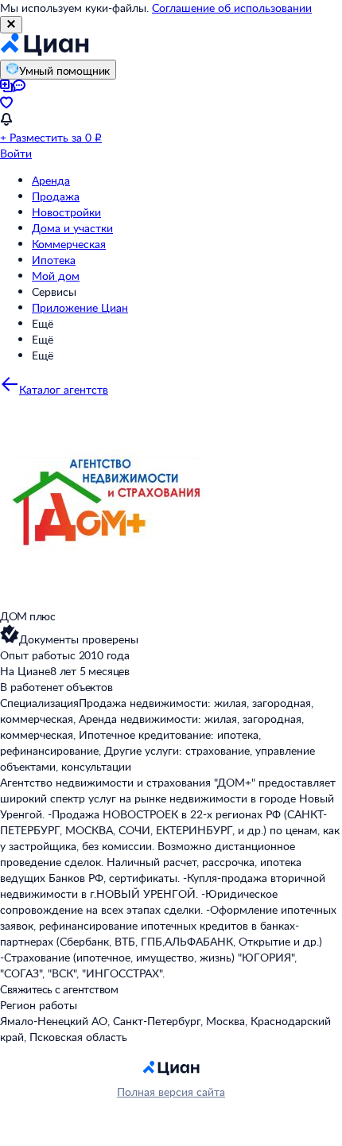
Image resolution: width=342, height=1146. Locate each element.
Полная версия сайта (171, 1091)
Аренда (51, 180)
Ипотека (54, 259)
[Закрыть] (11, 24)
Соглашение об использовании (232, 7)
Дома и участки (72, 227)
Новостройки (66, 211)
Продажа (56, 196)
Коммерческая (69, 243)
